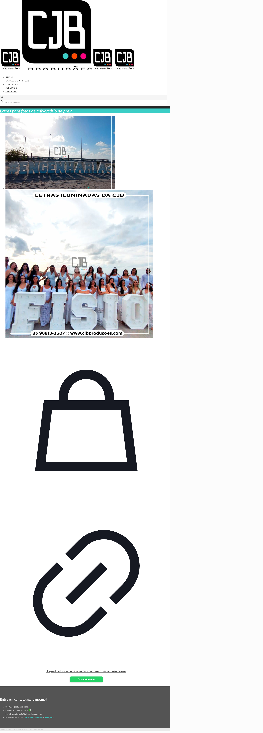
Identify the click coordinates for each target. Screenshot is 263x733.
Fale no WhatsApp (86, 679)
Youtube (38, 717)
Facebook (29, 717)
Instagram (49, 717)
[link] (36, 103)
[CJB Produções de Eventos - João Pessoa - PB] (68, 69)
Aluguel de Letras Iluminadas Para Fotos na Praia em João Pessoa (86, 671)
